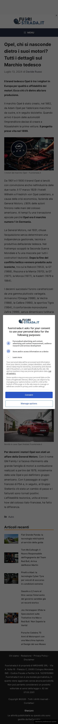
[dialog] (29, 362)
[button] (29, 357)
